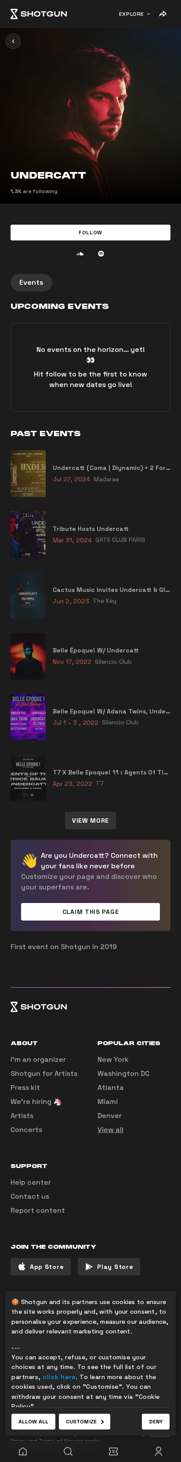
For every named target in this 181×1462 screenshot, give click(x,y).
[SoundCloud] (80, 254)
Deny (156, 1421)
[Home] (39, 14)
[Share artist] (162, 14)
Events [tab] (31, 282)
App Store (47, 1267)
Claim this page (90, 912)
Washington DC (123, 1073)
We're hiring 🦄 (36, 1101)
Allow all (33, 1421)
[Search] (67, 1451)
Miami (108, 1101)
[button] (90, 232)
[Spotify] (101, 254)
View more (90, 820)
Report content (38, 1210)
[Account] (158, 1451)
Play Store (115, 1267)
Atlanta (111, 1087)
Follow (90, 232)
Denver (110, 1115)
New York (113, 1059)
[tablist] (90, 282)
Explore (131, 14)
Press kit (25, 1087)
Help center (31, 1182)
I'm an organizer (38, 1059)
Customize (81, 1421)
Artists (22, 1115)
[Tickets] (113, 1451)
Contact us (30, 1196)
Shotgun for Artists (44, 1073)
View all (110, 1129)
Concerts (26, 1129)
